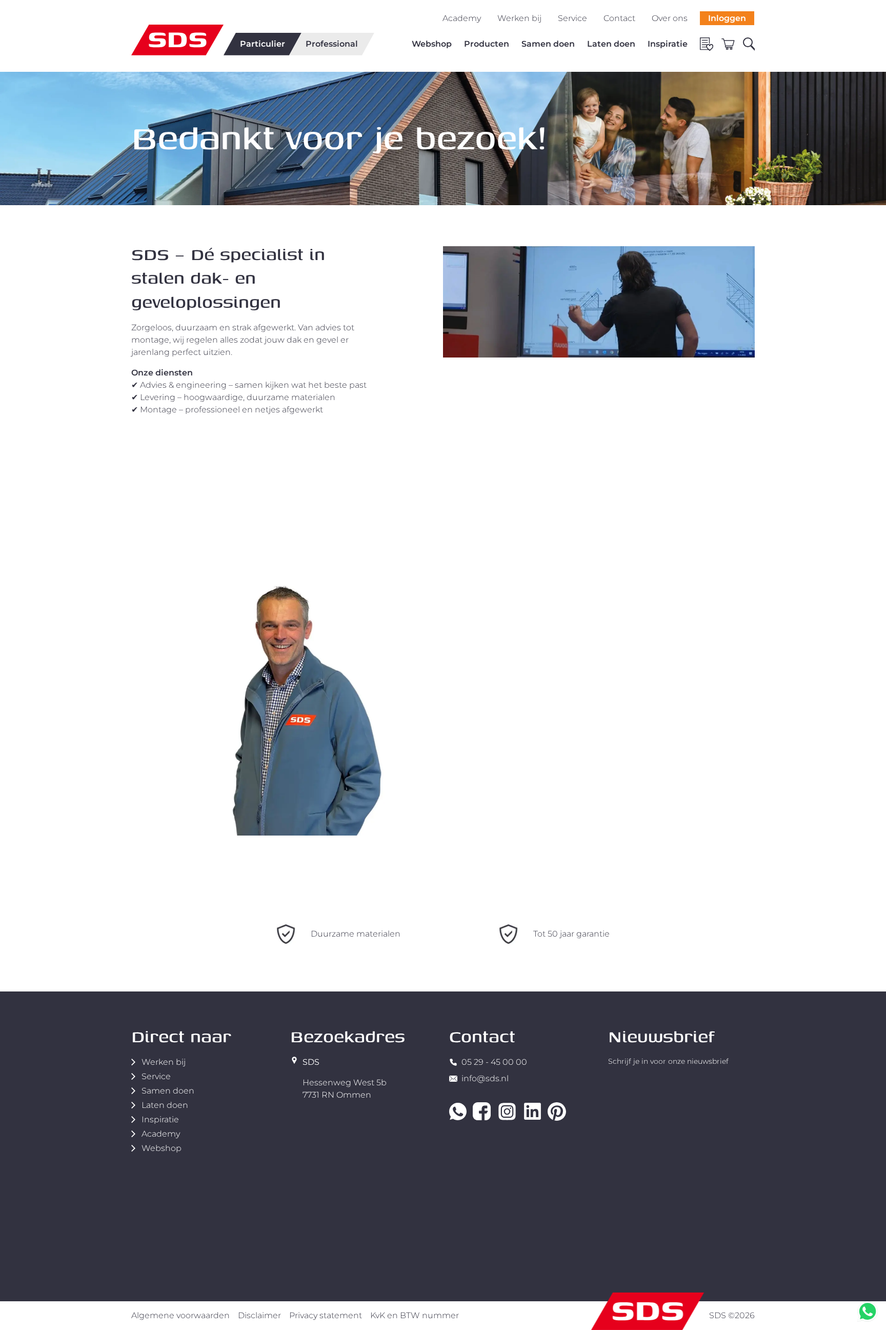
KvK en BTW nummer (414, 1315)
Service (572, 18)
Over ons (670, 18)
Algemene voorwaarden (180, 1315)
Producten (486, 44)
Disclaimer (259, 1315)
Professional (332, 44)
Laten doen (611, 44)
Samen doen (548, 44)
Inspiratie (668, 44)
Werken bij (519, 18)
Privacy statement (325, 1315)
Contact (619, 18)
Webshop (432, 44)
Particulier (262, 44)
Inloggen (727, 18)
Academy (461, 18)
